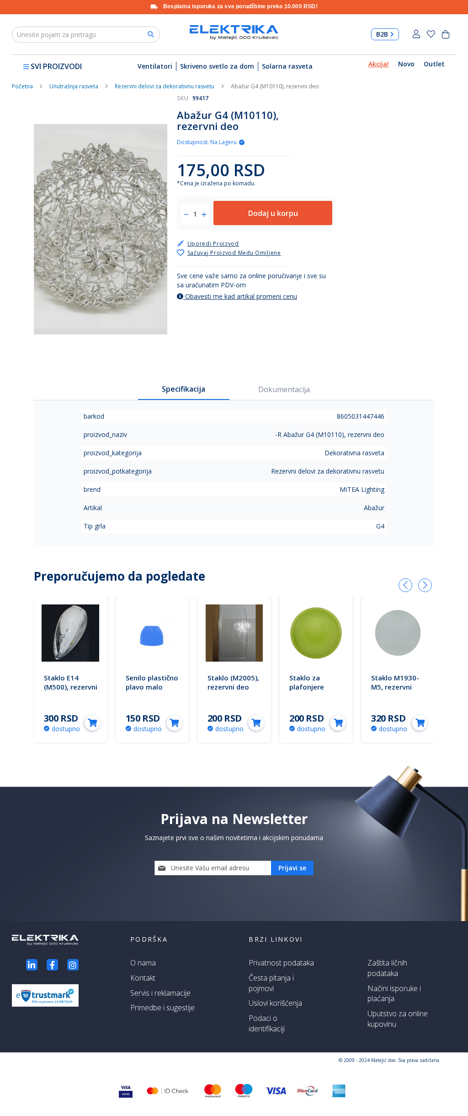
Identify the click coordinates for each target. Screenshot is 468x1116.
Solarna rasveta (287, 66)
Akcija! (378, 63)
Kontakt (142, 978)
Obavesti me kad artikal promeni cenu (240, 296)
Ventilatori (155, 66)
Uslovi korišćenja (275, 1003)
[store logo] (234, 32)
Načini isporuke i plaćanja (394, 993)
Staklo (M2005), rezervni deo (233, 682)
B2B (382, 34)
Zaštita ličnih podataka (387, 968)
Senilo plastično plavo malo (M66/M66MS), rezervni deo (152, 691)
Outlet (434, 63)
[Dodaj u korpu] (93, 723)
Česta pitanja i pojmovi (271, 983)
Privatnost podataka (281, 963)
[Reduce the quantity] (186, 214)
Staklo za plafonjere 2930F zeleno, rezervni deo (312, 691)
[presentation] (405, 585)
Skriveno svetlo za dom (217, 66)
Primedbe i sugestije (162, 1008)
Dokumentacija (284, 389)
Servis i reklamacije (160, 993)
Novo (406, 63)
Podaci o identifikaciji (267, 1023)
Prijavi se (416, 34)
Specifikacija (183, 389)
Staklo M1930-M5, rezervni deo (395, 687)
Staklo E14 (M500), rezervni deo (70, 687)
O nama (143, 963)
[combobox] (86, 35)
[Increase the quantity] (204, 214)
